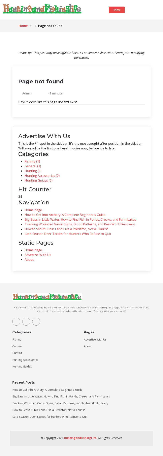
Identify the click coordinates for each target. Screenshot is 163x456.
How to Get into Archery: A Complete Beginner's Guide (65, 215)
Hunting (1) (33, 171)
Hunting (17, 353)
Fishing (16, 339)
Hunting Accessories (25, 359)
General (17, 346)
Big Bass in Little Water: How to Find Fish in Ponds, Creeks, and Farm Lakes (80, 219)
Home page (33, 210)
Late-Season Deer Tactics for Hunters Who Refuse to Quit (68, 234)
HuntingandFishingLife (80, 438)
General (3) (33, 166)
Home (117, 10)
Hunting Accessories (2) (42, 175)
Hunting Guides (22, 366)
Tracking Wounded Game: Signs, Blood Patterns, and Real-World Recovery (80, 224)
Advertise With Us (38, 255)
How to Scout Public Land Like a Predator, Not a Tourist (66, 229)
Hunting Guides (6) (38, 180)
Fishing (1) (32, 161)
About (29, 259)
